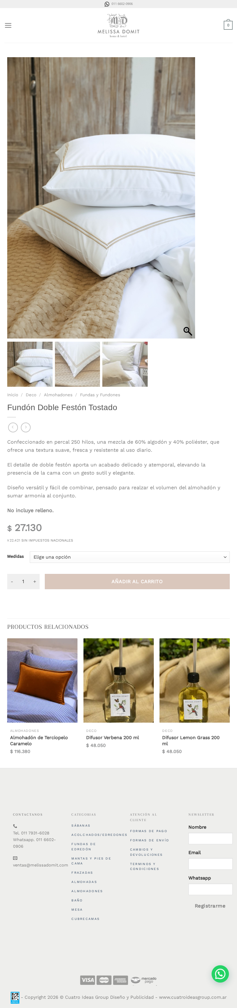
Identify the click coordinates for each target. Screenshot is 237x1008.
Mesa (77, 910)
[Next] (229, 701)
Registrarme (210, 906)
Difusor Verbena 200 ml (112, 737)
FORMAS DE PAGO (148, 831)
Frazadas (82, 873)
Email (194, 852)
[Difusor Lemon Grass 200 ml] (194, 680)
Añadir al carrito (137, 581)
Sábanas (80, 825)
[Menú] (8, 25)
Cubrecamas (85, 919)
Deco (31, 394)
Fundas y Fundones (100, 394)
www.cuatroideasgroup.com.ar (193, 997)
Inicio (12, 394)
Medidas (15, 556)
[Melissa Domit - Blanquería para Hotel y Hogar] (118, 25)
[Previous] (7, 701)
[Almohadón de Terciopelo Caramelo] (42, 680)
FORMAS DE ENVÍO (149, 840)
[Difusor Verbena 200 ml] (118, 680)
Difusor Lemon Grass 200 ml (191, 740)
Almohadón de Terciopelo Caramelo (39, 740)
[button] (188, 201)
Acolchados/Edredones (99, 835)
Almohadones (58, 394)
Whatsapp (199, 878)
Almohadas (84, 882)
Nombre (197, 827)
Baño (77, 900)
